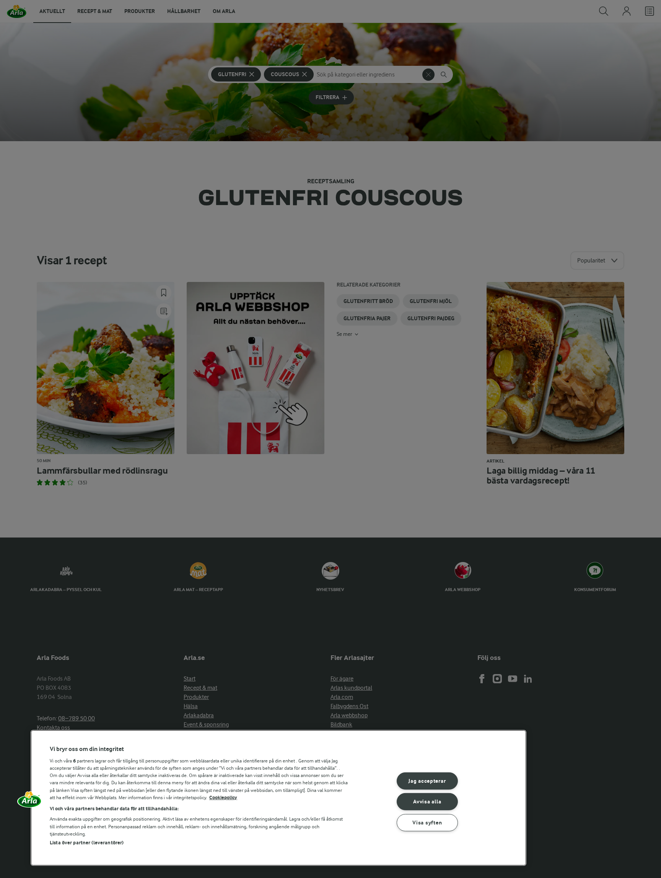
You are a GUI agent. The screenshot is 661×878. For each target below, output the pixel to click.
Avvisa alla (427, 801)
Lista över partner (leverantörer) (87, 842)
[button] (29, 802)
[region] (278, 798)
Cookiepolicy (223, 797)
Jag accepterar (427, 780)
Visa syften (427, 822)
